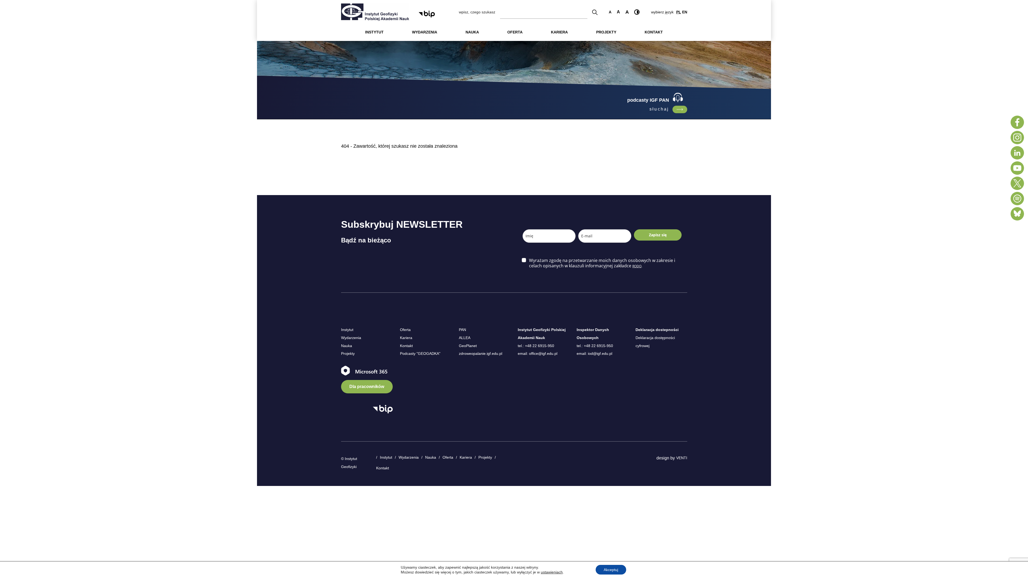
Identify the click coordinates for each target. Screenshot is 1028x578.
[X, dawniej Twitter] (1017, 183)
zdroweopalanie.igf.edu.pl (480, 353)
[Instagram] (1017, 137)
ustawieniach (552, 572)
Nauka (346, 346)
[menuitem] (374, 32)
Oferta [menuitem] (515, 32)
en (684, 12)
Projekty (348, 353)
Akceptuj (611, 570)
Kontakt (406, 346)
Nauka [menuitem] (472, 32)
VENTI (681, 458)
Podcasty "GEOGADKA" (420, 353)
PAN (462, 330)
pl (678, 12)
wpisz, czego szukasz (477, 12)
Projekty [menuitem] (606, 32)
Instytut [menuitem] (374, 32)
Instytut (347, 330)
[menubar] (514, 32)
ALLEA (464, 338)
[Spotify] (1017, 198)
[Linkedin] (1017, 152)
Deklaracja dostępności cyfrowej (655, 342)
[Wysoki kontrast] (637, 12)
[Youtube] (1017, 168)
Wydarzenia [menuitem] (424, 32)
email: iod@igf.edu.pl (594, 353)
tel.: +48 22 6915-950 (536, 346)
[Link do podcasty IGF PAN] (679, 109)
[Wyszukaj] (595, 12)
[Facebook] (1017, 122)
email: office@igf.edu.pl (537, 353)
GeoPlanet (468, 346)
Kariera (406, 338)
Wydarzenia (351, 338)
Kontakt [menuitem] (654, 32)
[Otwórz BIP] (383, 409)
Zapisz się (658, 234)
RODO (636, 266)
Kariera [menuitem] (559, 32)
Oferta (405, 330)
